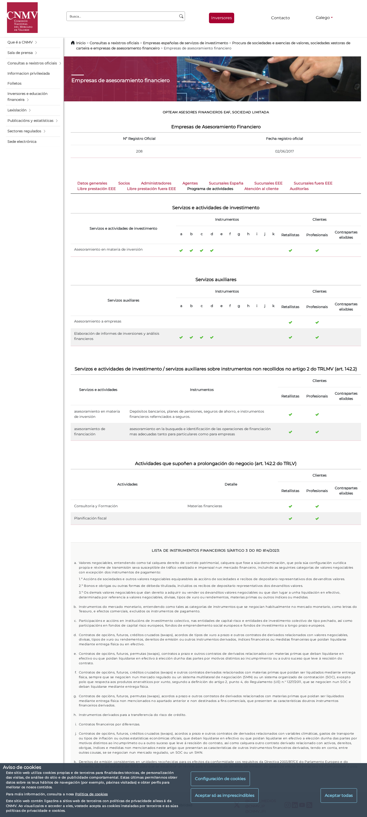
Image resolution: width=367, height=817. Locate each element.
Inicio (81, 43)
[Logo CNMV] (22, 17)
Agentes (190, 183)
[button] (33, 42)
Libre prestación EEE (96, 188)
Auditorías (299, 188)
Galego (323, 17)
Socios (124, 183)
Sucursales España (226, 183)
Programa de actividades (210, 188)
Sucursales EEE (268, 183)
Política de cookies (91, 794)
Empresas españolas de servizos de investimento (185, 43)
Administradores (156, 183)
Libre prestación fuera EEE (151, 188)
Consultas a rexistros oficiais (114, 43)
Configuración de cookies (220, 778)
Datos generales (92, 183)
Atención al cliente (261, 188)
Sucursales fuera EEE (313, 183)
